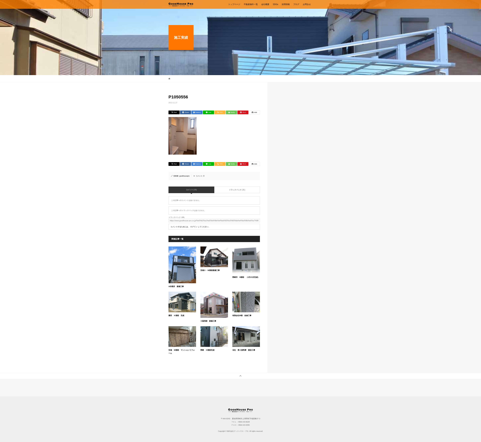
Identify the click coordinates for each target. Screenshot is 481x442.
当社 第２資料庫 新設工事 (243, 350)
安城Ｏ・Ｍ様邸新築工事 (210, 270)
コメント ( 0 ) (191, 190)
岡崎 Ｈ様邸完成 (207, 350)
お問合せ (307, 4)
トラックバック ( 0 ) (237, 190)
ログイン (193, 227)
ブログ (296, 4)
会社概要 (265, 4)
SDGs (275, 4)
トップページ (234, 4)
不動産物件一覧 (251, 4)
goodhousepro (184, 176)
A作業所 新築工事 (176, 286)
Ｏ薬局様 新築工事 (208, 321)
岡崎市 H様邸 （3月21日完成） (245, 277)
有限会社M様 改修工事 (241, 315)
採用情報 (286, 4)
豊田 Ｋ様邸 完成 (176, 315)
